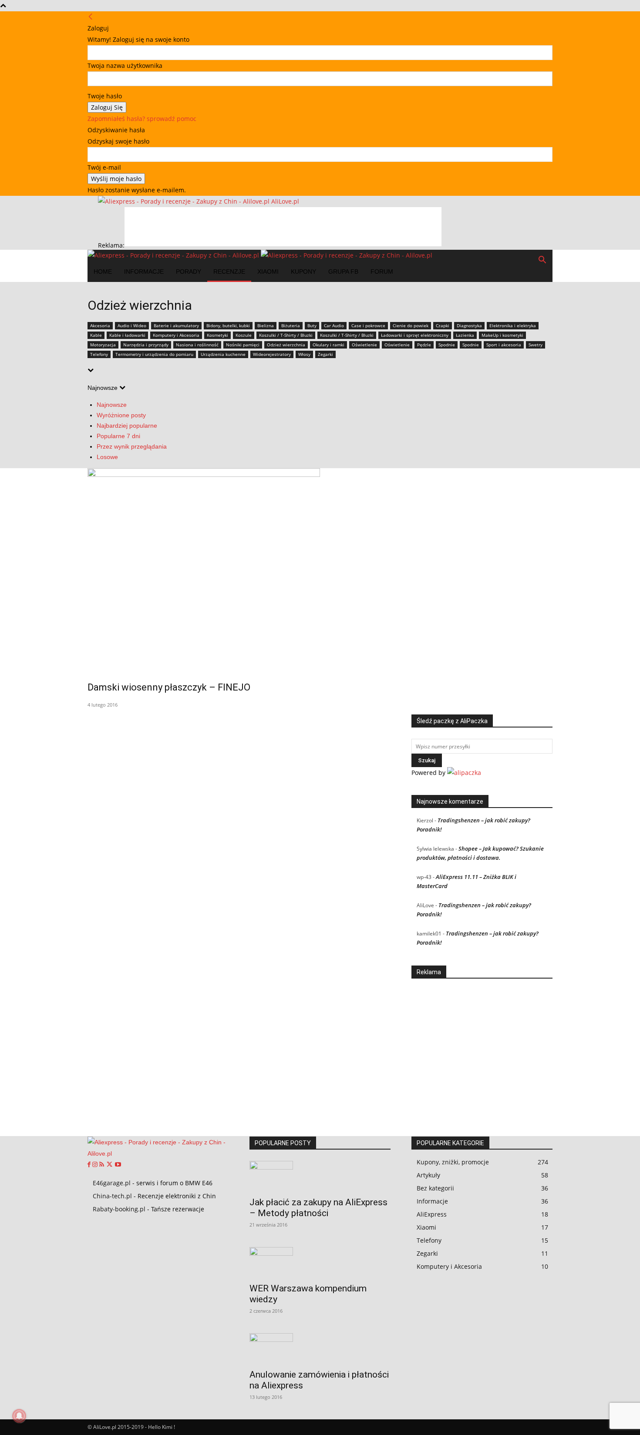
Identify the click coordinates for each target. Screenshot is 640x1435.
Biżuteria (290, 325)
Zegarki (325, 354)
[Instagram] (95, 1164)
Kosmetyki (217, 335)
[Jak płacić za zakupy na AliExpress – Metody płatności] (320, 1176)
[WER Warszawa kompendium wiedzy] (320, 1262)
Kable (96, 335)
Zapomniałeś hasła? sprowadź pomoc (142, 118)
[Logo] (174, 255)
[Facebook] (90, 1164)
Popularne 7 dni (118, 436)
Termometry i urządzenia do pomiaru (154, 354)
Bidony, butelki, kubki (228, 325)
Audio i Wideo (132, 325)
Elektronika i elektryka (512, 325)
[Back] (91, 17)
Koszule (244, 335)
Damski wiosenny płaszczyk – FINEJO (169, 687)
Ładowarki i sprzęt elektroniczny (414, 335)
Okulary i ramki (328, 345)
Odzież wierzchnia (286, 345)
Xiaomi (268, 271)
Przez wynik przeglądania (132, 446)
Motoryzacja (103, 345)
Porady (188, 271)
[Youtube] (118, 1164)
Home (103, 271)
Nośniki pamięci (242, 345)
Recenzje (229, 271)
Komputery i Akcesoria (176, 335)
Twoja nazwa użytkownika (125, 65)
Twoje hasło (105, 96)
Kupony (303, 271)
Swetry (535, 345)
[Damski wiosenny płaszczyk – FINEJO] (320, 568)
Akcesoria (100, 325)
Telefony (99, 354)
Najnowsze (112, 404)
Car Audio (334, 325)
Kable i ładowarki (127, 335)
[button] (542, 261)
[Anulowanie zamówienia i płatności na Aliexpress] (320, 1348)
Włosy (304, 354)
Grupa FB (343, 271)
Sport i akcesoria (503, 345)
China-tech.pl (112, 1196)
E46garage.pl (112, 1183)
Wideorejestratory (272, 354)
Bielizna (265, 325)
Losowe (107, 456)
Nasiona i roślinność (197, 345)
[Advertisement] (283, 226)
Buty (312, 325)
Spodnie (446, 345)
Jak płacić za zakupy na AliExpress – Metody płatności (318, 1207)
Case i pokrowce (368, 325)
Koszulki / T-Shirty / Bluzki (286, 335)
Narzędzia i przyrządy (145, 345)
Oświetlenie (364, 345)
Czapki (442, 325)
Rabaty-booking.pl (119, 1209)
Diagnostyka (469, 325)
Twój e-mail (104, 167)
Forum (382, 271)
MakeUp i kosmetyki (502, 335)
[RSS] (102, 1164)
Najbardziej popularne (127, 425)
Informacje (144, 271)
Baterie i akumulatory (176, 325)
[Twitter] (110, 1164)
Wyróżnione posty (121, 415)
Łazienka (465, 335)
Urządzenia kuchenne (223, 354)
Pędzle (424, 345)
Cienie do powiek (410, 325)
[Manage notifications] (19, 1416)
